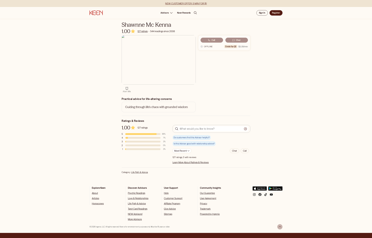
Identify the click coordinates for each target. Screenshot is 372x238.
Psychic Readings (136, 193)
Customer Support (173, 198)
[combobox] (182, 150)
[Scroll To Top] (279, 226)
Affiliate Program (172, 203)
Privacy (203, 203)
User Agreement (208, 198)
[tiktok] (265, 195)
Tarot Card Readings (137, 208)
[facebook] (260, 195)
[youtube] (271, 195)
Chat (238, 40)
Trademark (205, 208)
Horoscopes (98, 203)
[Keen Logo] (96, 12)
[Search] (195, 13)
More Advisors (135, 219)
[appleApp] (260, 189)
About (95, 193)
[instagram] (254, 195)
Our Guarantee (207, 193)
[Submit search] (245, 129)
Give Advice (170, 208)
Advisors (165, 12)
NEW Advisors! (135, 214)
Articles (95, 198)
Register (276, 12)
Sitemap (168, 214)
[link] (142, 31)
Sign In (262, 12)
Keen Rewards (184, 12)
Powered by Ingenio (210, 214)
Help (166, 193)
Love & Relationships (138, 198)
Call (213, 40)
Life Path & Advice (139, 172)
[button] (234, 150)
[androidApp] (275, 189)
